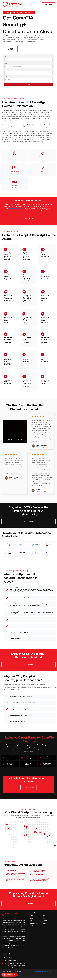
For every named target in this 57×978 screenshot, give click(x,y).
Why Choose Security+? (37, 874)
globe (31, 749)
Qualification (7, 76)
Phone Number (8, 70)
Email (5, 63)
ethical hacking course (16, 208)
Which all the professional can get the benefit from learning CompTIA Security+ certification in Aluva (40, 879)
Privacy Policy (48, 971)
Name (5, 56)
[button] (31, 4)
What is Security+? (12, 870)
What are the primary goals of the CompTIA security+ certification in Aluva (15, 879)
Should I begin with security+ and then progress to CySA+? (40, 870)
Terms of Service (39, 971)
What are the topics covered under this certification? (15, 874)
